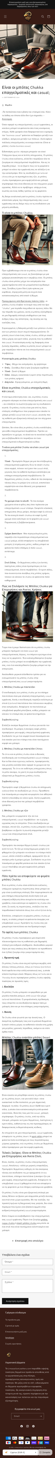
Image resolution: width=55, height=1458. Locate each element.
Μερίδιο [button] (8, 105)
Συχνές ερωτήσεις (13, 1344)
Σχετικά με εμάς (12, 1326)
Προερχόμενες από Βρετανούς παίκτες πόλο (23, 301)
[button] (5, 16)
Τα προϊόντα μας (12, 1320)
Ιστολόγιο (9, 1337)
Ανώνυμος (7, 119)
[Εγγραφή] (41, 1416)
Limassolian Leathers (22, 1447)
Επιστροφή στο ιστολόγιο (29, 1240)
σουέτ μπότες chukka (26, 1223)
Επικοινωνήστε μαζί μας (16, 1331)
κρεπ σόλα (37, 1136)
